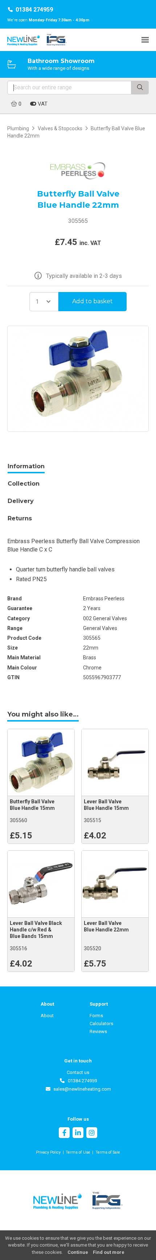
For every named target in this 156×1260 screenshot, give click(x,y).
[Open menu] (145, 39)
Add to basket (92, 301)
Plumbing (18, 128)
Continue (77, 1252)
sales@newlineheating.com (81, 1089)
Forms (96, 1015)
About (47, 1015)
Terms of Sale (107, 1152)
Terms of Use (78, 1152)
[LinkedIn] (78, 1133)
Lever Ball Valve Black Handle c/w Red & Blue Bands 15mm (36, 929)
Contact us (78, 1072)
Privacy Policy (48, 1152)
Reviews (98, 1031)
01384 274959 (34, 9)
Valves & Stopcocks (60, 128)
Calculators (101, 1023)
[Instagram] (91, 1133)
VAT (42, 104)
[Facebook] (64, 1133)
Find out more (108, 1252)
